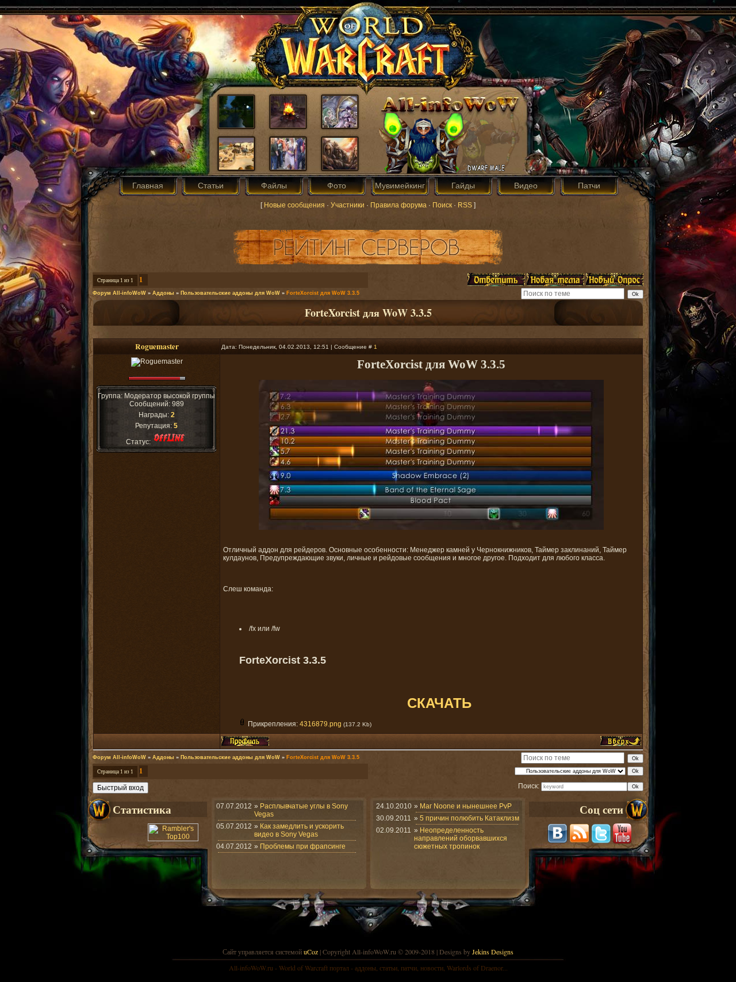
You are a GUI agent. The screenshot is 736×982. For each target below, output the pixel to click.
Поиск (442, 205)
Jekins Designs (492, 951)
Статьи (211, 185)
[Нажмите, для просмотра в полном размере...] (431, 527)
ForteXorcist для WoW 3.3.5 (322, 293)
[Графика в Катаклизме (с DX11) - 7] (236, 125)
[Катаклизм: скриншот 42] (236, 167)
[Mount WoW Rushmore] (340, 167)
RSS (465, 205)
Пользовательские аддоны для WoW (230, 293)
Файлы (274, 185)
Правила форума (398, 205)
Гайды (463, 185)
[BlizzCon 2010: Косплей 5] (288, 167)
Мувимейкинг (400, 185)
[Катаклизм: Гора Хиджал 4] (288, 125)
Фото (336, 185)
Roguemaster (157, 346)
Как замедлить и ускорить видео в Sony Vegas (299, 830)
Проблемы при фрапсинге (303, 846)
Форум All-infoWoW (119, 293)
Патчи (589, 185)
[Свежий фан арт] (340, 125)
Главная (147, 185)
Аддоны (163, 293)
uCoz (311, 951)
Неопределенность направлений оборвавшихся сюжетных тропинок (460, 838)
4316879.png (321, 724)
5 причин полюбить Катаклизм (469, 818)
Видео (526, 185)
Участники (348, 205)
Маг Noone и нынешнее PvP (466, 806)
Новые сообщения (294, 205)
